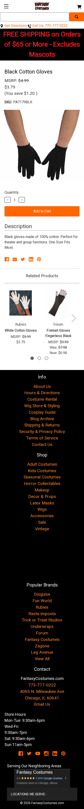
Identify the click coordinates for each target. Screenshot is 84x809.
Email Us (42, 704)
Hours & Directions (42, 392)
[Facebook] (6, 259)
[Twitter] (23, 259)
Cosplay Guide (42, 412)
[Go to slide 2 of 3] (39, 358)
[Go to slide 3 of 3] (46, 358)
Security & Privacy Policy (42, 431)
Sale (42, 522)
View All (42, 658)
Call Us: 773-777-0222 (49, 26)
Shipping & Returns (42, 425)
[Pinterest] (39, 259)
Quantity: (11, 192)
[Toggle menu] (6, 6)
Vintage (42, 528)
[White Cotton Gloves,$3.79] (20, 303)
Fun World (42, 600)
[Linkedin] (31, 259)
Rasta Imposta (42, 613)
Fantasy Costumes (42, 639)
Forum (42, 633)
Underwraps (42, 626)
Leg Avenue (42, 652)
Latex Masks (42, 503)
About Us (42, 386)
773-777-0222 (42, 685)
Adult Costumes (42, 464)
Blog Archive (42, 418)
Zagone (42, 646)
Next (73, 318)
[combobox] (34, 16)
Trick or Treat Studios (42, 620)
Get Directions (15, 26)
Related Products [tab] (42, 275)
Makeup (42, 490)
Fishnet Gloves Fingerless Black (58, 333)
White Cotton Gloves (21, 330)
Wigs (42, 509)
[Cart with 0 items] (78, 6)
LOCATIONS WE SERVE (28, 794)
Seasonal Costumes (42, 477)
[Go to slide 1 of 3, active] (32, 358)
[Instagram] (46, 753)
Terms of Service (42, 438)
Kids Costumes (42, 470)
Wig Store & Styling (42, 405)
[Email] (15, 259)
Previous (5, 318)
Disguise (42, 594)
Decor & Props (42, 496)
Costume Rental (42, 399)
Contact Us (42, 444)
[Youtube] (37, 753)
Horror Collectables (42, 483)
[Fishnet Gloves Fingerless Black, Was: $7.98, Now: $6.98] (58, 303)
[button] (42, 778)
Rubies (42, 607)
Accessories (42, 515)
